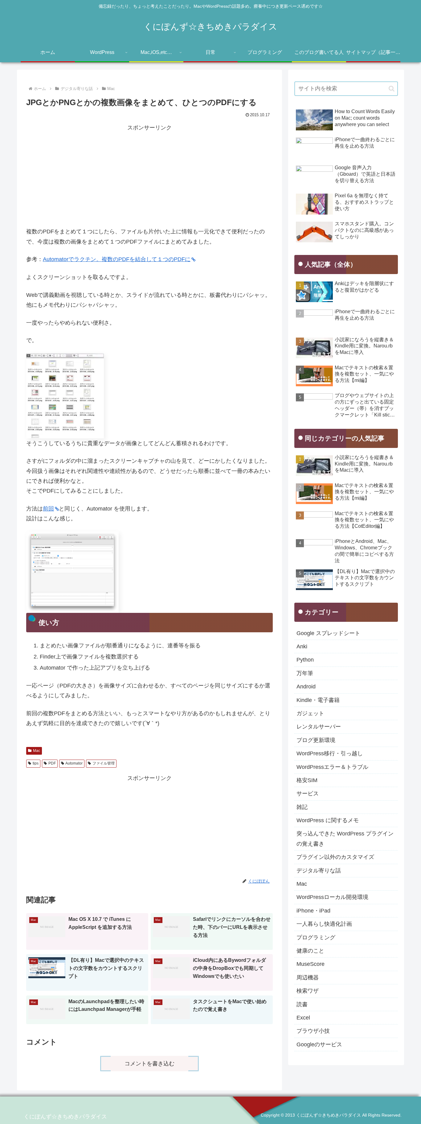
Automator (74, 763)
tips (36, 763)
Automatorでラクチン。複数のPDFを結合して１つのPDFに (116, 259)
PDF (52, 763)
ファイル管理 (103, 763)
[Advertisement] (149, 176)
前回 (48, 509)
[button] (391, 88)
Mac (36, 751)
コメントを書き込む (149, 1063)
